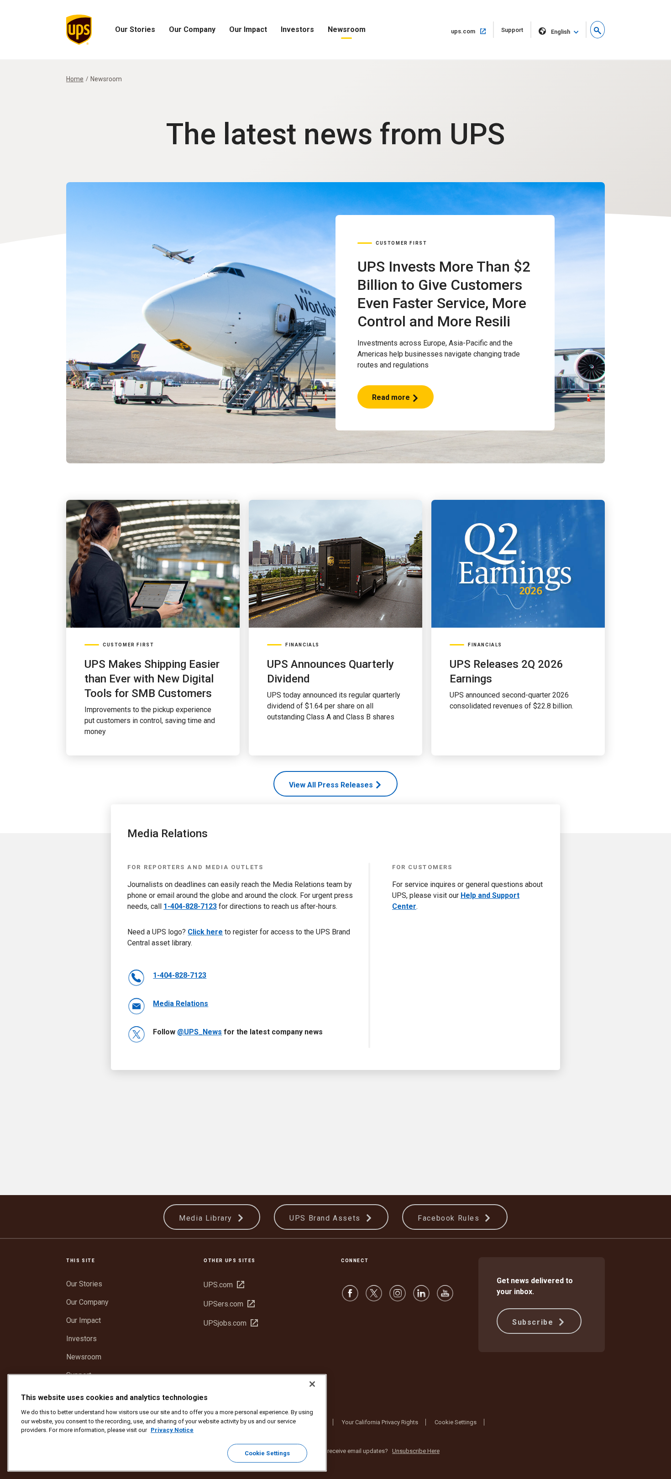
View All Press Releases (331, 785)
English (560, 31)
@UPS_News (199, 1032)
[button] (597, 29)
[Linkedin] (421, 1297)
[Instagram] (397, 1297)
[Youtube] (445, 1297)
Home (75, 79)
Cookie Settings (456, 1422)
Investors (297, 29)
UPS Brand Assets (326, 1218)
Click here (205, 932)
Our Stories (135, 29)
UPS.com (224, 1284)
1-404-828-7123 (190, 906)
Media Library (207, 1218)
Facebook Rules (450, 1218)
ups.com (472, 31)
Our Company (192, 29)
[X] (374, 1297)
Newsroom (347, 29)
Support (516, 32)
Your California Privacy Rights (380, 1422)
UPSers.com (229, 1304)
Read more (391, 401)
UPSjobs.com (231, 1323)
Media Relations (180, 1003)
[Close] (312, 1384)
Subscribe (534, 1322)
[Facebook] (350, 1297)
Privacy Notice (172, 1430)
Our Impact (248, 29)
